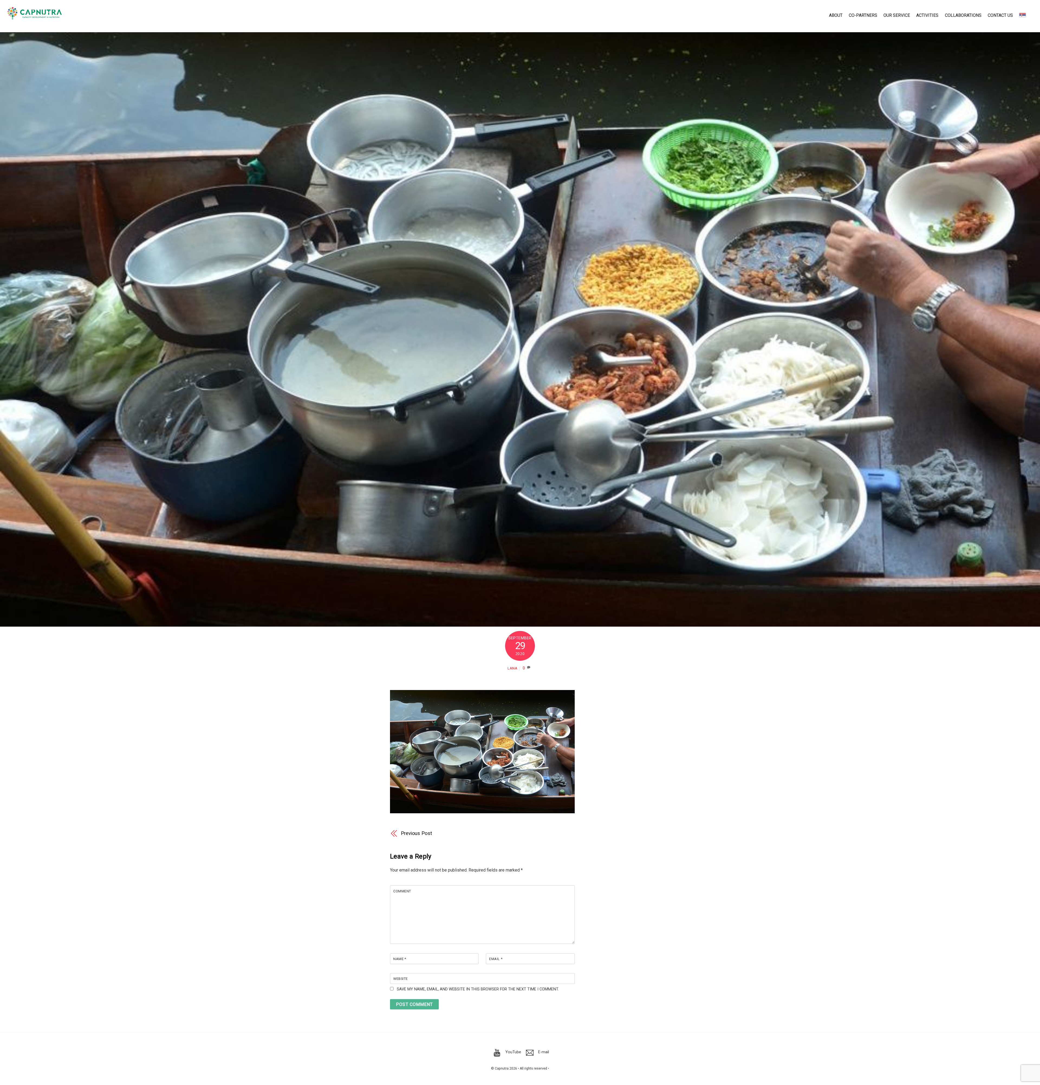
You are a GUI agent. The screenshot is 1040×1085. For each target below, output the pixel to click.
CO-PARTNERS (863, 15)
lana (513, 668)
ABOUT (836, 15)
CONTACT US (1000, 15)
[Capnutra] (35, 16)
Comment (402, 891)
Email (495, 959)
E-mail (543, 1052)
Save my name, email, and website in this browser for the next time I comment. (478, 989)
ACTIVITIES (927, 15)
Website (400, 979)
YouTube (512, 1052)
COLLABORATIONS (963, 15)
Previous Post (416, 833)
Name (399, 959)
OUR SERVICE (896, 15)
